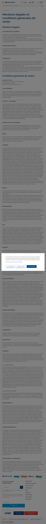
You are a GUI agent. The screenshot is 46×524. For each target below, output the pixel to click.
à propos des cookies (18, 262)
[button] (32, 266)
